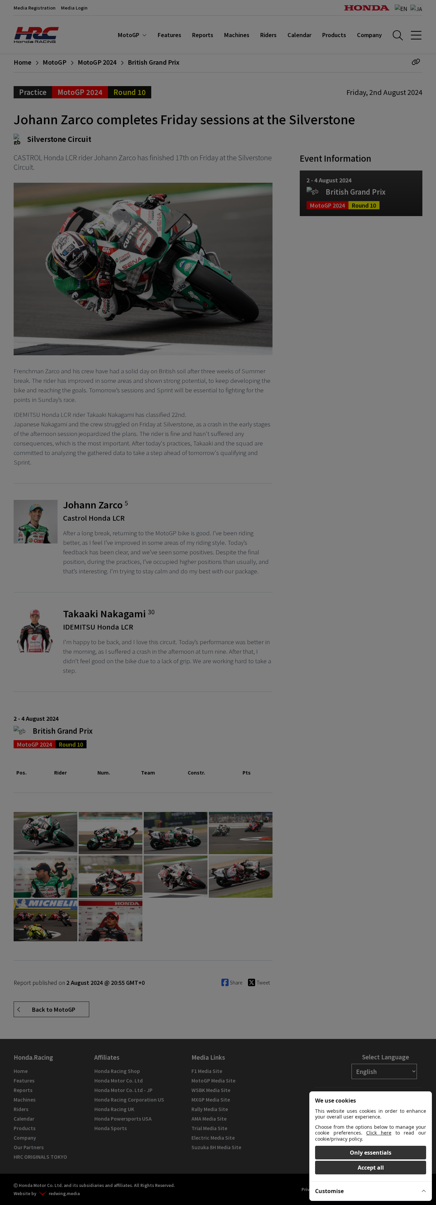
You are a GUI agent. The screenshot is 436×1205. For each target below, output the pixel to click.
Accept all (371, 1167)
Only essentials (370, 1152)
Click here (378, 1132)
